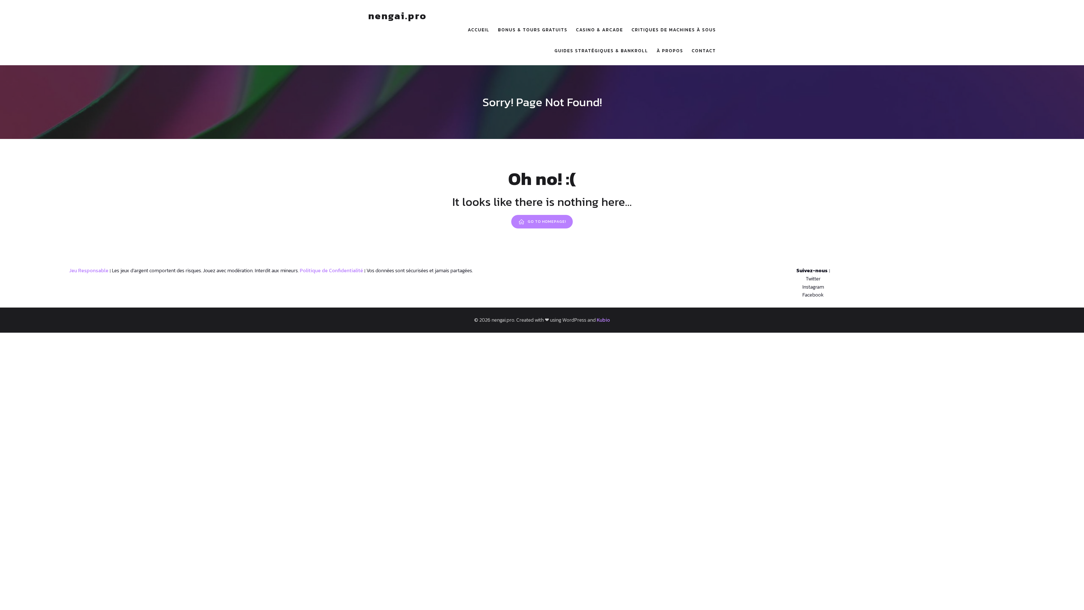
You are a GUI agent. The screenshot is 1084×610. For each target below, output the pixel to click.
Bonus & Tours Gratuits (532, 29)
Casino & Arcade (599, 29)
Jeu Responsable (88, 270)
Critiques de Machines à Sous (673, 29)
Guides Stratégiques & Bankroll (601, 50)
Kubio (603, 320)
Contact (704, 50)
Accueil (478, 29)
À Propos (670, 50)
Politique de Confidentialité (331, 270)
